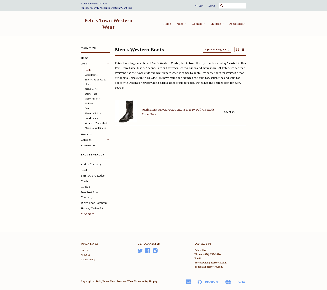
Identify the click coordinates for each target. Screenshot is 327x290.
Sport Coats (91, 118)
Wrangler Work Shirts (96, 123)
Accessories (236, 24)
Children (216, 24)
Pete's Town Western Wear (108, 23)
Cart (200, 5)
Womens (197, 24)
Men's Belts (91, 88)
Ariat (84, 170)
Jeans (88, 108)
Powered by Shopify (145, 281)
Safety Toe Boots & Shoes (95, 81)
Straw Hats (91, 93)
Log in (211, 5)
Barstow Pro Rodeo (93, 175)
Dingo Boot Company (94, 203)
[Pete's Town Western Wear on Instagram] (155, 251)
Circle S (85, 186)
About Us (85, 254)
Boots (88, 69)
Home (167, 24)
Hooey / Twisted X (92, 208)
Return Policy (88, 259)
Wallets (89, 103)
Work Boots (91, 74)
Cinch (84, 181)
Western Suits (92, 98)
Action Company (91, 164)
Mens (180, 24)
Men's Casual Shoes (95, 127)
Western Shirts (93, 113)
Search (84, 250)
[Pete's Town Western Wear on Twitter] (140, 251)
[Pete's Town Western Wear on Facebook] (147, 251)
